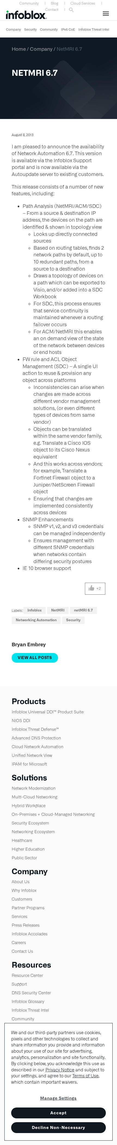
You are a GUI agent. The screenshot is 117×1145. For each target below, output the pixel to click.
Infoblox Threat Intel (93, 29)
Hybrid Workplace (28, 805)
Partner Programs (28, 907)
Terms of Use (85, 1075)
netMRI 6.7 (83, 610)
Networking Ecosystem (33, 831)
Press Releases (25, 925)
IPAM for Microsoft (29, 764)
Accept (58, 1112)
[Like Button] (91, 589)
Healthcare (22, 840)
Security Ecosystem (30, 823)
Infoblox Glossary (28, 1001)
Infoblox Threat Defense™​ (35, 729)
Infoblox (34, 610)
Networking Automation (36, 620)
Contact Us (22, 951)
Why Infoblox (24, 890)
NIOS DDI (21, 720)
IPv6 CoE (68, 29)
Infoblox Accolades (29, 933)
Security (30, 29)
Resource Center (27, 975)
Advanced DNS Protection (36, 738)
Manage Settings (58, 1098)
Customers (22, 899)
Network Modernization (34, 788)
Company (13, 29)
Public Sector (24, 857)
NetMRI (57, 610)
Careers (19, 942)
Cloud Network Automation (37, 746)
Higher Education (28, 849)
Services (19, 916)
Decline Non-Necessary (58, 1127)
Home (19, 49)
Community (29, 3)
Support (19, 984)
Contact (51, 10)
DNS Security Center (31, 992)
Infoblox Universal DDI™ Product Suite (48, 712)
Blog (54, 3)
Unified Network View (32, 755)
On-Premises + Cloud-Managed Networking (53, 814)
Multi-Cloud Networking (34, 797)
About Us (20, 881)
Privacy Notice (59, 1069)
